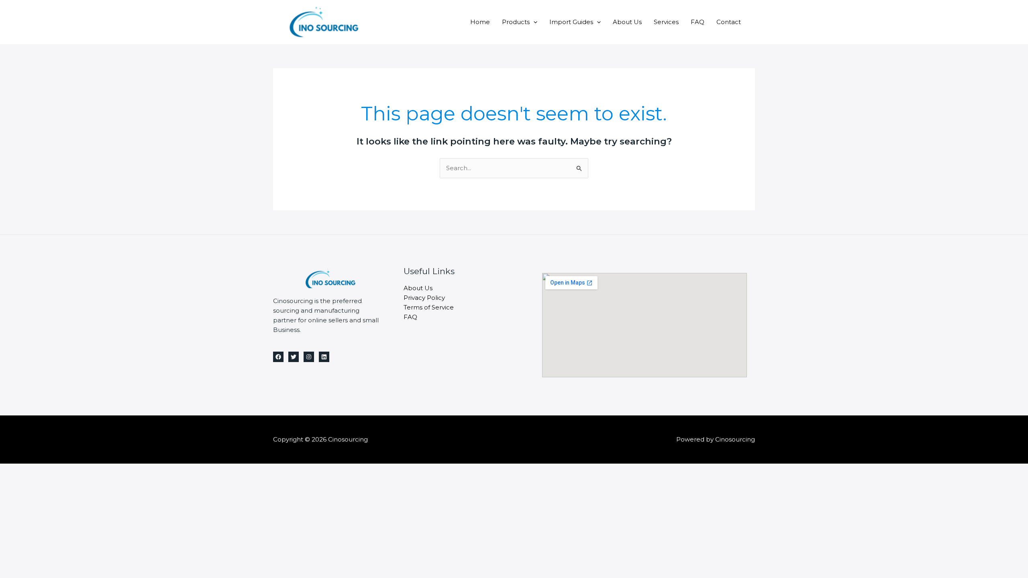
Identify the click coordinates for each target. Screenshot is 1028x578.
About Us (627, 22)
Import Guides (571, 22)
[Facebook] (278, 357)
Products (516, 22)
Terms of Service (429, 307)
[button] (533, 22)
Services (666, 22)
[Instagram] (309, 357)
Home (480, 22)
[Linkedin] (324, 357)
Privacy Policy (424, 297)
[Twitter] (293, 357)
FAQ (697, 22)
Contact (728, 22)
